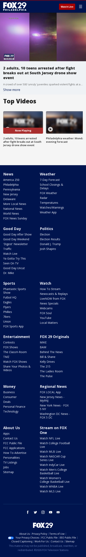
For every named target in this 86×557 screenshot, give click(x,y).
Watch (45, 283)
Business (9, 392)
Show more (11, 90)
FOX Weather (48, 193)
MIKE (43, 342)
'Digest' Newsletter (15, 244)
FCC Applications (14, 448)
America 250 (11, 180)
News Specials (49, 303)
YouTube (45, 318)
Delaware (9, 199)
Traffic (7, 249)
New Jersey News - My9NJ (52, 398)
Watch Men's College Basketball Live (53, 471)
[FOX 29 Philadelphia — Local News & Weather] (14, 6)
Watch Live (67, 6)
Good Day (12, 228)
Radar (43, 198)
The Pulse (46, 376)
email (58, 512)
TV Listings (10, 462)
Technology (10, 411)
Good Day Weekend (16, 239)
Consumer (10, 397)
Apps (6, 433)
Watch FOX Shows (15, 362)
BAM (43, 347)
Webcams (46, 308)
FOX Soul (46, 313)
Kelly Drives (47, 362)
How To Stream (50, 289)
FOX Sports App (13, 326)
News (8, 174)
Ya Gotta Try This (14, 258)
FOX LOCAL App (50, 392)
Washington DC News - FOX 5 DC (55, 415)
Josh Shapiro (48, 249)
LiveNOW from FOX (52, 298)
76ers (6, 317)
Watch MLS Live (50, 491)
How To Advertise (14, 453)
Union (7, 321)
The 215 (45, 366)
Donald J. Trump (50, 244)
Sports (9, 283)
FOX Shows (10, 347)
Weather (47, 174)
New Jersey (10, 194)
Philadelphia (11, 184)
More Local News (14, 204)
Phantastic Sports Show (14, 290)
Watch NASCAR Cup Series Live (53, 458)
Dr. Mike (8, 273)
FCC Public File (12, 443)
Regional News (53, 386)
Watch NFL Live (50, 438)
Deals (7, 402)
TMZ (6, 357)
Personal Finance (14, 406)
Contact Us (10, 438)
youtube (50, 512)
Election (45, 234)
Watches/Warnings (52, 207)
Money (9, 386)
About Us (11, 427)
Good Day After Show (17, 234)
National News (12, 209)
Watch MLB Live (50, 451)
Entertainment (16, 336)
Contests (9, 342)
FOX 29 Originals (54, 336)
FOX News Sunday (15, 218)
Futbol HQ (9, 297)
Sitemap (8, 472)
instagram (43, 512)
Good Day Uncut (14, 268)
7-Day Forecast (50, 180)
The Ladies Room (51, 371)
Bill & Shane (47, 357)
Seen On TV (10, 263)
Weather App (48, 212)
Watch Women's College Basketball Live (55, 480)
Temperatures (49, 203)
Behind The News (51, 352)
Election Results (50, 239)
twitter (35, 512)
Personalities (11, 457)
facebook (28, 512)
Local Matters (49, 323)
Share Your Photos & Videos (17, 368)
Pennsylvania (11, 189)
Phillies (7, 312)
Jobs (6, 467)
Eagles (7, 302)
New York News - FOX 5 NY (54, 407)
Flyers (7, 307)
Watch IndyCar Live (52, 465)
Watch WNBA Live (51, 486)
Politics (46, 228)
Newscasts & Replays (54, 294)
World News (11, 213)
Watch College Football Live (55, 445)
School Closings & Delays (51, 186)
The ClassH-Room (15, 352)
